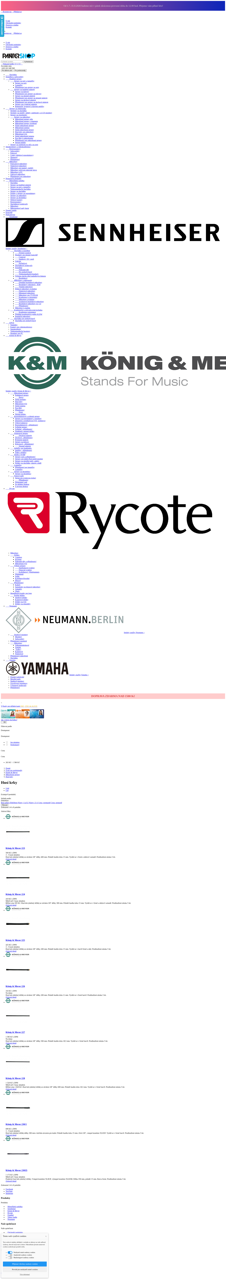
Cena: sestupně (56, 803)
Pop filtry (18, 408)
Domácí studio (11, 210)
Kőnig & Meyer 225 (15, 940)
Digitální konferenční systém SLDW (28, 314)
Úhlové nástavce (21, 423)
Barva (19, 397)
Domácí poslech (23, 253)
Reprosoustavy (13, 149)
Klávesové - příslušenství (24, 444)
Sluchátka (11, 75)
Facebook (9, 1189)
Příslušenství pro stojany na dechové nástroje (31, 102)
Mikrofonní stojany (19, 393)
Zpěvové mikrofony (17, 174)
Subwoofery (15, 151)
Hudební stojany (14, 79)
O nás (8, 21)
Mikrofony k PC (16, 172)
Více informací (25, 1274)
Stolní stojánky (20, 399)
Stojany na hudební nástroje (22, 89)
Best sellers (5, 803)
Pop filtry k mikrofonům (24, 138)
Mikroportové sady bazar (19, 208)
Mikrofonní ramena (22, 128)
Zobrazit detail (11, 859)
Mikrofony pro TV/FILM (26, 295)
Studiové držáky (21, 598)
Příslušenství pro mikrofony (20, 176)
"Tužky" (18, 650)
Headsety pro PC (16, 333)
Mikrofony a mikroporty (21, 280)
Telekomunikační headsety (27, 274)
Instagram (9, 1193)
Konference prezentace (25, 312)
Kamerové (19, 652)
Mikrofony (11, 162)
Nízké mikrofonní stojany (24, 126)
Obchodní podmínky (13, 23)
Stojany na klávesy (22, 92)
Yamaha (10, 660)
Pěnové (18, 581)
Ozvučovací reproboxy (18, 683)
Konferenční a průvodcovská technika (26, 310)
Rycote (10, 489)
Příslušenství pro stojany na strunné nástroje (31, 98)
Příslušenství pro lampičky (25, 467)
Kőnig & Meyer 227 (15, 1032)
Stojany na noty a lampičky (22, 81)
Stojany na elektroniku (16, 109)
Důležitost (14, 803)
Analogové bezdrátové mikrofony (29, 302)
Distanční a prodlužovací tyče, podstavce (30, 421)
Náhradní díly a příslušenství (25, 561)
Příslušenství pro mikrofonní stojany (28, 140)
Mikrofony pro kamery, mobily (21, 168)
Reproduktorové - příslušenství (26, 425)
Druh (19, 412)
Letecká (18, 261)
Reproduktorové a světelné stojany (25, 416)
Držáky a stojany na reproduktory (22, 193)
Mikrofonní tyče (21, 134)
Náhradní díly (22, 270)
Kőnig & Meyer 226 (15, 986)
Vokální (18, 647)
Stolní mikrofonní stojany (24, 130)
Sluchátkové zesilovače (19, 204)
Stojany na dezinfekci (18, 198)
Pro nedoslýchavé (23, 272)
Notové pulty (17, 476)
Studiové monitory (19, 635)
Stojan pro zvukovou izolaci (25, 478)
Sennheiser (12, 217)
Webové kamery (16, 200)
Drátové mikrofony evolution (26, 289)
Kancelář (9, 212)
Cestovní (20, 257)
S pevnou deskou (21, 486)
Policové (13, 153)
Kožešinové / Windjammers (27, 572)
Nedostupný (14, 745)
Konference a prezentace (26, 297)
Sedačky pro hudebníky (21, 448)
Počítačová (21, 263)
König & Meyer (13, 336)
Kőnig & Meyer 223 (15, 848)
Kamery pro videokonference (21, 327)
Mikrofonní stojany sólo (24, 119)
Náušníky (14, 325)
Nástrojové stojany (19, 433)
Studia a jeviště (17, 455)
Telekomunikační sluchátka (20, 189)
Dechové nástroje (23, 436)
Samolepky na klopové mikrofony (27, 587)
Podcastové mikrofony (18, 164)
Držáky (15, 555)
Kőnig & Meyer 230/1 (16, 1124)
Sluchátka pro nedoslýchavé (22, 319)
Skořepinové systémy (25, 568)
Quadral (11, 1215)
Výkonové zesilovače (18, 685)
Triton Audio (12, 1217)
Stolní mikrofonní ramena (24, 136)
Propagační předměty (13, 179)
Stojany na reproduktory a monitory (28, 419)
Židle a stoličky (20, 453)
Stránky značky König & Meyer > (18, 391)
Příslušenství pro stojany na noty (27, 87)
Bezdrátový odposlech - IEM (27, 285)
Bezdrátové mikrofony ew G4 (28, 304)
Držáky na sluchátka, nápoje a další (28, 463)
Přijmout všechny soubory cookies (25, 1264)
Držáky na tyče (20, 602)
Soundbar (18, 268)
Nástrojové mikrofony (18, 166)
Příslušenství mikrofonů (19, 656)
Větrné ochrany (18, 566)
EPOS (10, 323)
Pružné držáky (17, 595)
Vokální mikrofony (24, 287)
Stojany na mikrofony (20, 117)
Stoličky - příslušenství (23, 450)
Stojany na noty (21, 83)
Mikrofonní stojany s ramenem (26, 121)
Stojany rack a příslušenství (25, 457)
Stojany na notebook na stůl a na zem (24, 145)
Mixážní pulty (15, 679)
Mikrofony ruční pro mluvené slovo (23, 170)
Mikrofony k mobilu (22, 308)
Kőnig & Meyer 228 (15, 1078)
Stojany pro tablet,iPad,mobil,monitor (29, 459)
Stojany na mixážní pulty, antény (27, 461)
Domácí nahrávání (17, 677)
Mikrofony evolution (24, 299)
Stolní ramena (20, 406)
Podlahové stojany (22, 395)
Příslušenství (15, 159)
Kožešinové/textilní (22, 578)
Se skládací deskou (22, 484)
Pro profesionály (20, 70)
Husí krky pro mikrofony (24, 132)
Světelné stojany (21, 427)
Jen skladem (14, 742)
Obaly (17, 591)
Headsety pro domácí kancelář (26, 255)
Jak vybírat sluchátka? (9, 720)
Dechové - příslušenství (23, 438)
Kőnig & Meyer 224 (15, 894)
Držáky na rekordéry (22, 604)
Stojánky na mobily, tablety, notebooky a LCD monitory (31, 113)
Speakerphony (15, 329)
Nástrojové (19, 654)
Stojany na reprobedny (18, 115)
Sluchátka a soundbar (20, 251)
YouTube (9, 1191)
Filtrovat (4, 805)
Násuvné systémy (23, 570)
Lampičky (19, 85)
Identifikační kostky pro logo (21, 593)
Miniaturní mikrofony (25, 293)
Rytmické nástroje (21, 440)
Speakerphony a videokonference (18, 147)
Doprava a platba (12, 25)
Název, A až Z (23, 803)
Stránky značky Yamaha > (79, 675)
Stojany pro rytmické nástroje (26, 104)
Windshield (19, 574)
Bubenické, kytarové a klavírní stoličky (29, 106)
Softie (17, 576)
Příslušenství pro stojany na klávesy (28, 94)
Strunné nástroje (23, 446)
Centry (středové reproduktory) (21, 155)
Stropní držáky (20, 143)
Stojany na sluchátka (18, 191)
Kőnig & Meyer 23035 (16, 1170)
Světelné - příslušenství (23, 429)
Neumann (11, 606)
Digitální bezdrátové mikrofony (28, 282)
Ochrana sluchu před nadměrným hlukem (30, 276)
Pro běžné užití (7, 70)
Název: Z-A (33, 803)
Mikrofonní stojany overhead (26, 123)
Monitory (18, 637)
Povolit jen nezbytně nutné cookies (25, 1269)
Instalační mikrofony (22, 316)
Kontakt (9, 27)
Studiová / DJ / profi (24, 259)
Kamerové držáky (21, 600)
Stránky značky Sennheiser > (16, 249)
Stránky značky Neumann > (134, 633)
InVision (18, 559)
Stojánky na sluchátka (18, 111)
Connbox (18, 557)
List (7, 790)
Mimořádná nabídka (15, 181)
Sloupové (13, 157)
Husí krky (18, 402)
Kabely (17, 585)
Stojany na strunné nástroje (25, 96)
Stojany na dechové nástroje (25, 100)
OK (4, 722)
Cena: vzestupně (44, 803)
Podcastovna (10, 215)
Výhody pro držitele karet (19, 706)
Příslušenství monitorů (18, 641)
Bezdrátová (21, 278)
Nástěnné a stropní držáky (24, 431)
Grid (7, 788)
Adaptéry (18, 589)
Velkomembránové (22, 645)
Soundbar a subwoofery (14, 77)
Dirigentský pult (21, 482)
